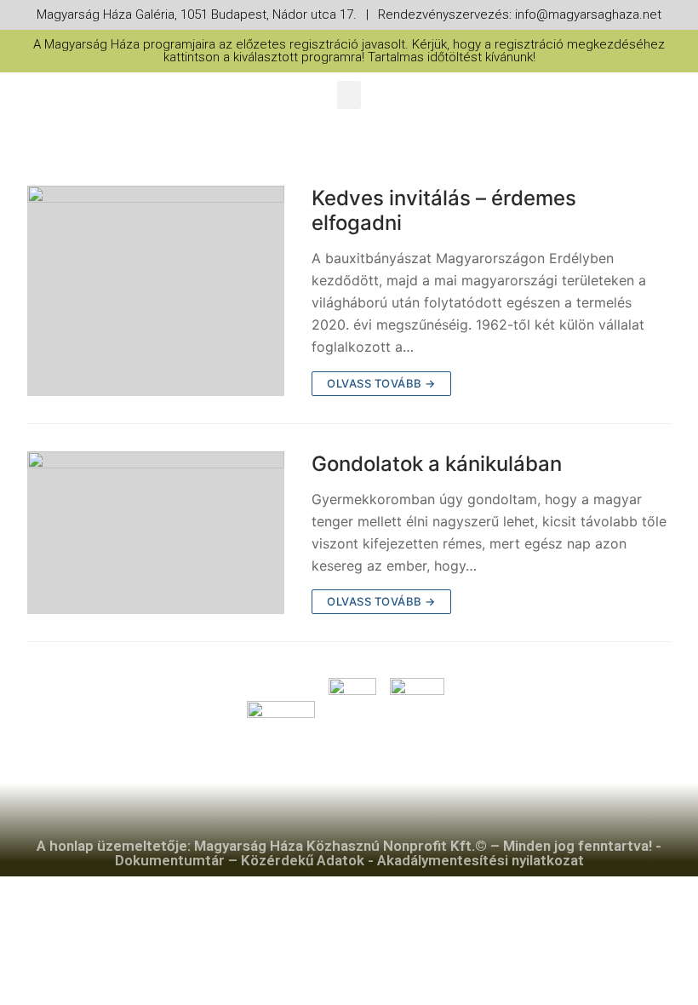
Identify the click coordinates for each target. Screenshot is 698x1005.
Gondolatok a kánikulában (437, 463)
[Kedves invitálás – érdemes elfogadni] (155, 291)
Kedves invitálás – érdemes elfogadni (444, 210)
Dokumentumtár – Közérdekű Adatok (239, 860)
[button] (349, 95)
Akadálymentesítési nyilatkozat (480, 860)
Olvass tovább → (381, 383)
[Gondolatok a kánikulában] (155, 533)
